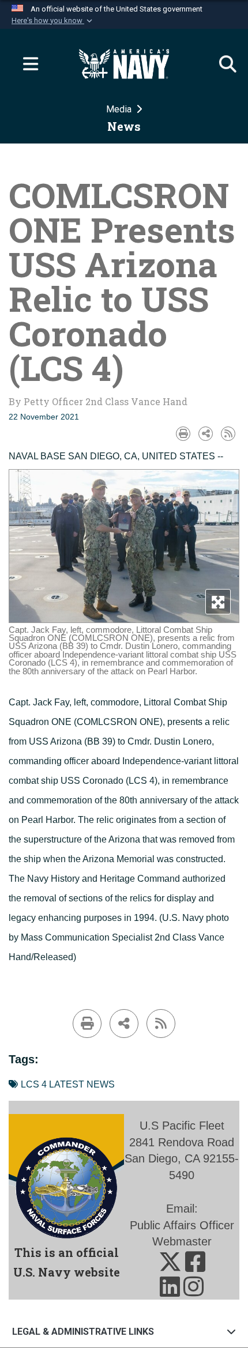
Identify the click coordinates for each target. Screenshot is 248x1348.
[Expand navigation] (26, 64)
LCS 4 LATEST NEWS (68, 1084)
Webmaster (182, 1241)
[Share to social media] (205, 433)
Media (120, 109)
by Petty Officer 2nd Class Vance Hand (98, 401)
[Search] (222, 64)
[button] (53, 21)
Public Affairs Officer (182, 1225)
